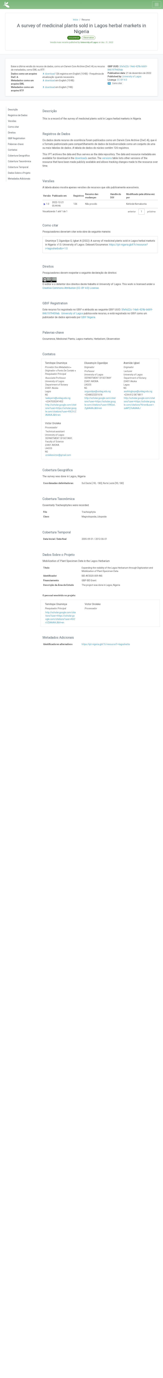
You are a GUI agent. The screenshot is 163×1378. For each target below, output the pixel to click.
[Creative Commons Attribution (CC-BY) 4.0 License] (50, 279)
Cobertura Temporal (18, 167)
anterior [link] (132, 211)
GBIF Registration (16, 138)
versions (107, 158)
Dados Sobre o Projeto (19, 173)
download (50, 73)
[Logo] (6, 4)
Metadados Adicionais (19, 178)
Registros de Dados (17, 115)
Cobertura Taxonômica (19, 161)
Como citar (13, 127)
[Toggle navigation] (156, 4)
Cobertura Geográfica (19, 155)
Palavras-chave (16, 144)
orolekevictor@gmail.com (58, 455)
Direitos (12, 132)
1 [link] (141, 211)
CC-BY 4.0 (122, 80)
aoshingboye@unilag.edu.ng (138, 391)
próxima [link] (151, 211)
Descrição (13, 109)
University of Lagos (131, 76)
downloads (81, 158)
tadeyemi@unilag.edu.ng (57, 398)
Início (75, 19)
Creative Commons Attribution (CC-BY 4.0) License (71, 287)
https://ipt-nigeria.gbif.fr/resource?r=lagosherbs (106, 644)
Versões (12, 121)
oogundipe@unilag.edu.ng (98, 391)
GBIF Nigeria (88, 317)
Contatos (12, 150)
